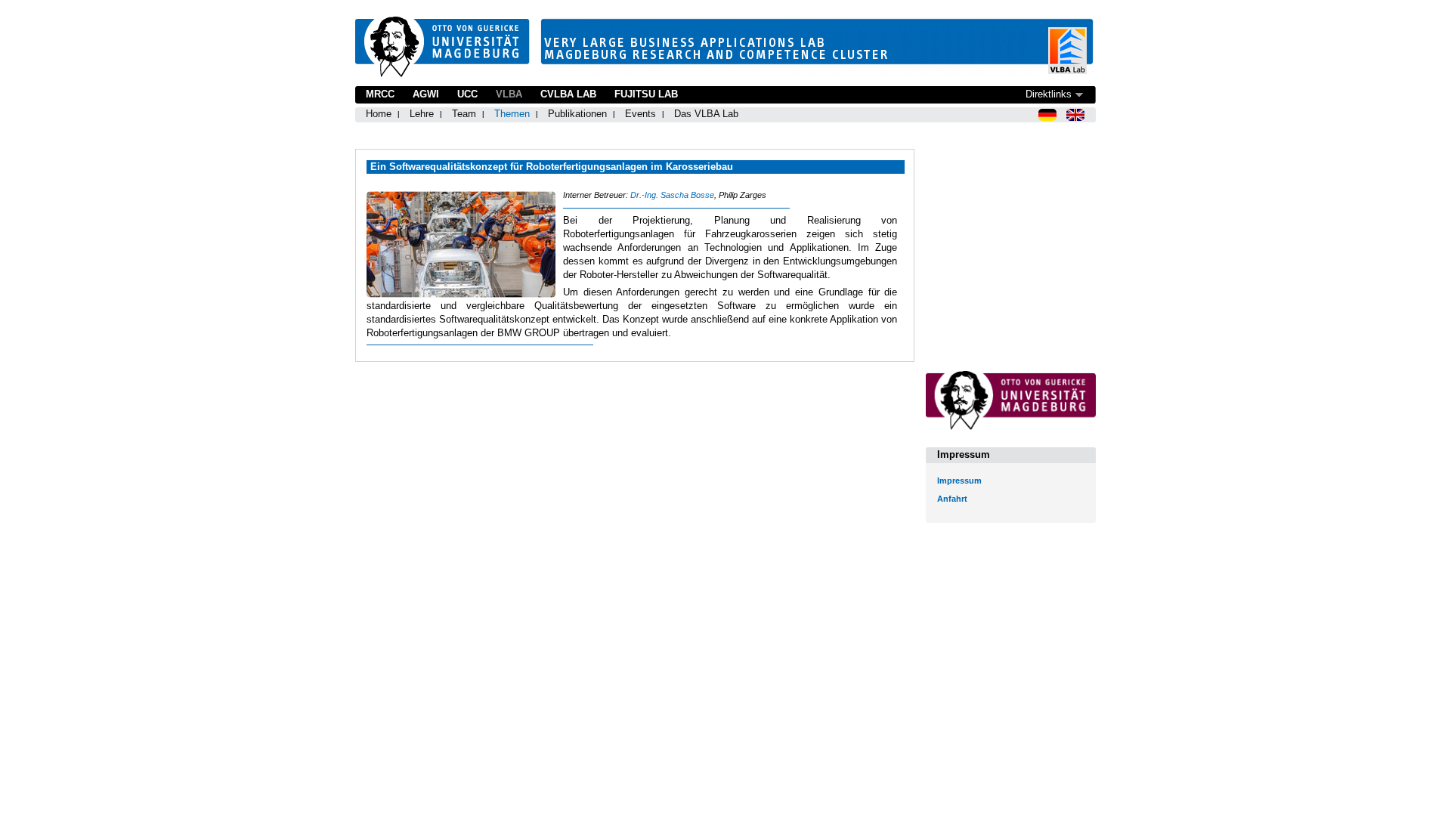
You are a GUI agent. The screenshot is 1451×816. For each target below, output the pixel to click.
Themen (512, 113)
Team (464, 113)
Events (640, 113)
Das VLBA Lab (706, 113)
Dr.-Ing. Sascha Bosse (672, 194)
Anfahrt (952, 498)
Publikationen (577, 113)
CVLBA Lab (568, 94)
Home (378, 113)
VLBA (509, 94)
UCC (467, 94)
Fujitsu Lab (646, 94)
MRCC (380, 94)
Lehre (422, 113)
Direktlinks (1049, 94)
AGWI (426, 94)
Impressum (959, 480)
